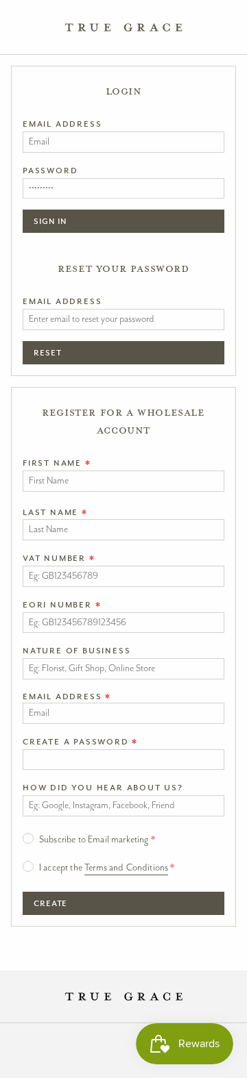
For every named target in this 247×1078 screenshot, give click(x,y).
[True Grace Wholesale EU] (124, 27)
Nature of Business (76, 650)
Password (50, 170)
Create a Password (80, 742)
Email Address (62, 124)
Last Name (55, 512)
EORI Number (62, 605)
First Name (57, 463)
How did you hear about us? (103, 787)
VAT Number (59, 558)
